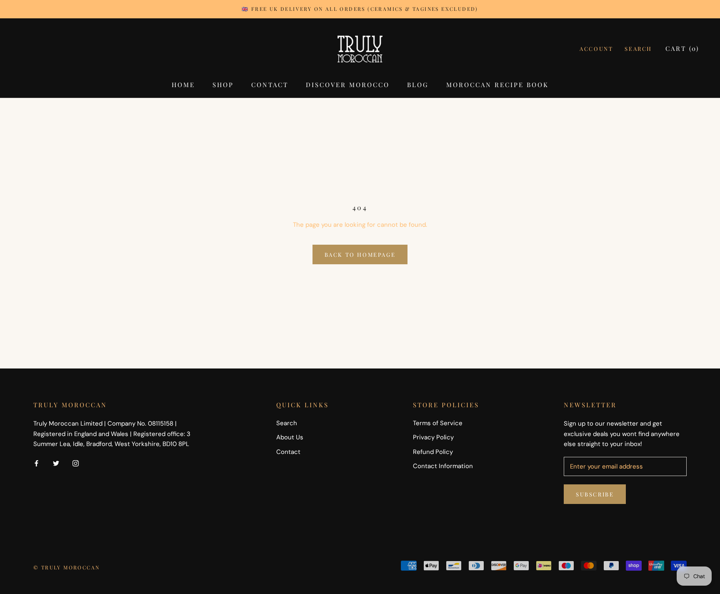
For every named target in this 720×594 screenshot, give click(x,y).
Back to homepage (360, 254)
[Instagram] (75, 463)
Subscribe (595, 494)
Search (638, 48)
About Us (289, 437)
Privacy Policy (433, 437)
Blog (418, 84)
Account (596, 48)
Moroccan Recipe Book (497, 84)
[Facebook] (36, 463)
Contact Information (443, 466)
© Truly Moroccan (66, 567)
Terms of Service (437, 423)
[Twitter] (56, 463)
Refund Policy (433, 452)
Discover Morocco (348, 84)
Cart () (682, 48)
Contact (269, 84)
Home (183, 84)
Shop (223, 84)
